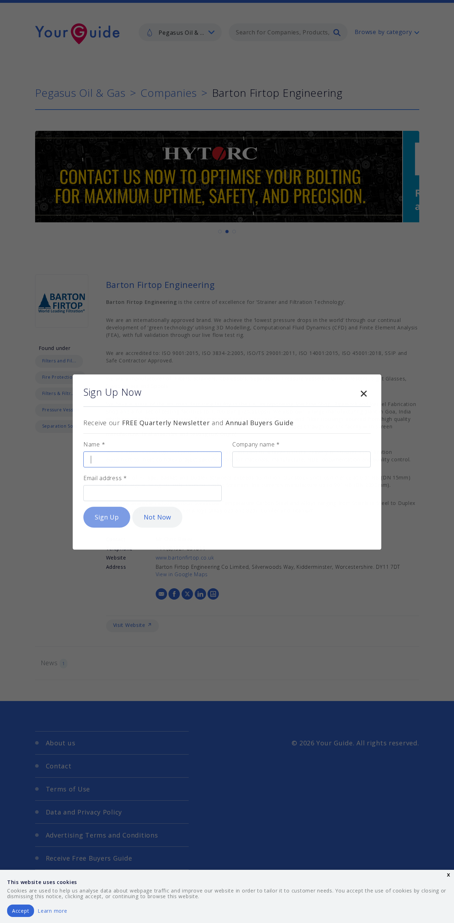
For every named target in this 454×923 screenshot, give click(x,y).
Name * (94, 444)
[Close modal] (363, 392)
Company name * (256, 444)
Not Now (157, 516)
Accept (20, 910)
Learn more (52, 910)
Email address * (105, 478)
